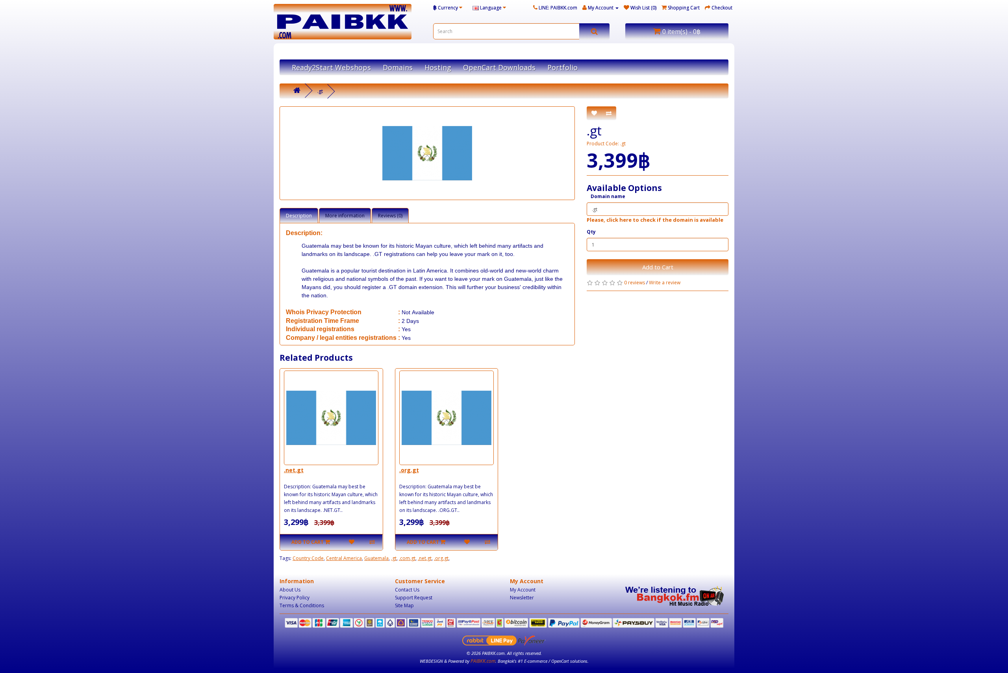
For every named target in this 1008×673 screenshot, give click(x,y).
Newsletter (522, 597)
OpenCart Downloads (499, 67)
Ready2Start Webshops (331, 67)
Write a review (664, 282)
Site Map (404, 605)
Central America (344, 558)
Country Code (308, 558)
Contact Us (407, 589)
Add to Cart (657, 267)
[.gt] (427, 153)
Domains (398, 67)
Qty (591, 231)
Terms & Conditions (302, 605)
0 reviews (634, 282)
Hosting (437, 67)
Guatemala (376, 558)
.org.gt (409, 470)
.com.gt (407, 558)
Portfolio (562, 67)
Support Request (413, 597)
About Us (290, 589)
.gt (320, 91)
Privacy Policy (294, 597)
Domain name (608, 196)
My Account (523, 589)
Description (299, 215)
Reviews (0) (390, 215)
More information (345, 215)
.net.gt (294, 470)
